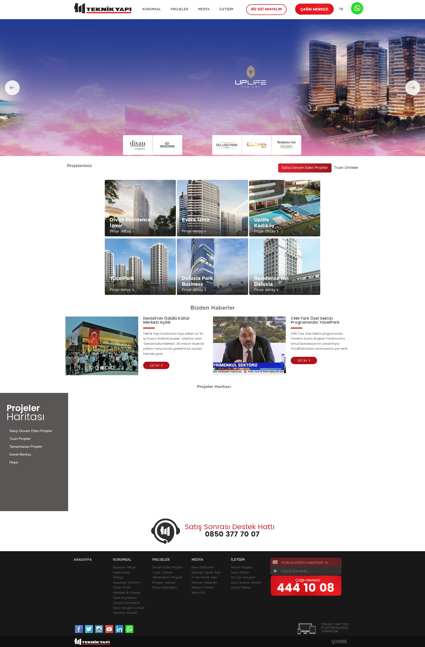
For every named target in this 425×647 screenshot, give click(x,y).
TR (341, 9)
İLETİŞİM (226, 9)
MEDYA (204, 9)
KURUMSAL (151, 9)
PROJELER (179, 9)
